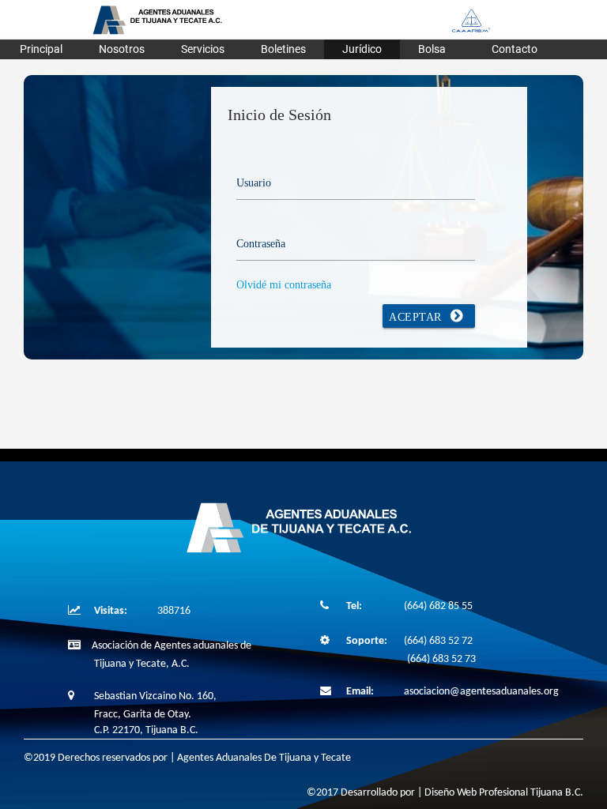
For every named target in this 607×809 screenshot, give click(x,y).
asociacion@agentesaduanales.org (481, 692)
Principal (41, 49)
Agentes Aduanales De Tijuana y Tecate (264, 758)
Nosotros (122, 49)
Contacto (514, 49)
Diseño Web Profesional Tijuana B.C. (503, 793)
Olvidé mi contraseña (283, 285)
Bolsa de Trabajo (436, 51)
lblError (272, 139)
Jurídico (362, 49)
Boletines (283, 49)
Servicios (202, 49)
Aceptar (417, 317)
